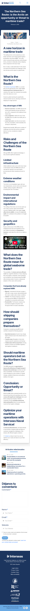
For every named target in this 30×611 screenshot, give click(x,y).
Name (5, 509)
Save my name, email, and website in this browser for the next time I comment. (15, 533)
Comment (6, 490)
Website (5, 525)
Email (4, 517)
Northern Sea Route (10, 87)
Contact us (7, 436)
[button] (20, 3)
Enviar (5, 537)
